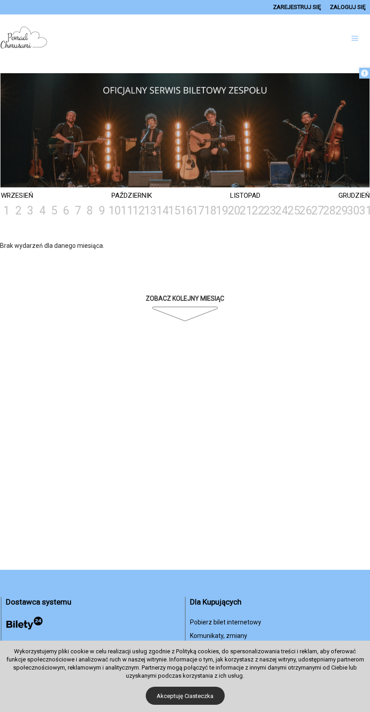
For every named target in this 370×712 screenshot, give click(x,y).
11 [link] (125, 210)
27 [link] (316, 210)
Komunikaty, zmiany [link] (218, 635)
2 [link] (18, 210)
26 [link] (304, 210)
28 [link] (328, 210)
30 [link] (352, 210)
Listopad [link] (245, 195)
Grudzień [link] (354, 195)
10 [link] (113, 210)
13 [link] (149, 210)
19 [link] (221, 210)
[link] (364, 73)
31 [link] (364, 210)
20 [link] (233, 210)
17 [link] (197, 210)
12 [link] (137, 210)
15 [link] (173, 210)
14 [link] (161, 210)
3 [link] (30, 210)
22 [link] (257, 210)
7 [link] (78, 210)
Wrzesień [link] (17, 195)
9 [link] (102, 210)
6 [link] (66, 210)
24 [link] (280, 210)
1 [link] (6, 210)
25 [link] (292, 210)
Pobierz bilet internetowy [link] (225, 622)
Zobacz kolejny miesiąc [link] (185, 298)
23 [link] (269, 210)
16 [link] (185, 210)
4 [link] (42, 210)
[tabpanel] (185, 131)
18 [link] (209, 210)
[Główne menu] (355, 38)
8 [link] (90, 210)
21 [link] (245, 210)
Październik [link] (131, 195)
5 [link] (54, 210)
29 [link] (340, 210)
